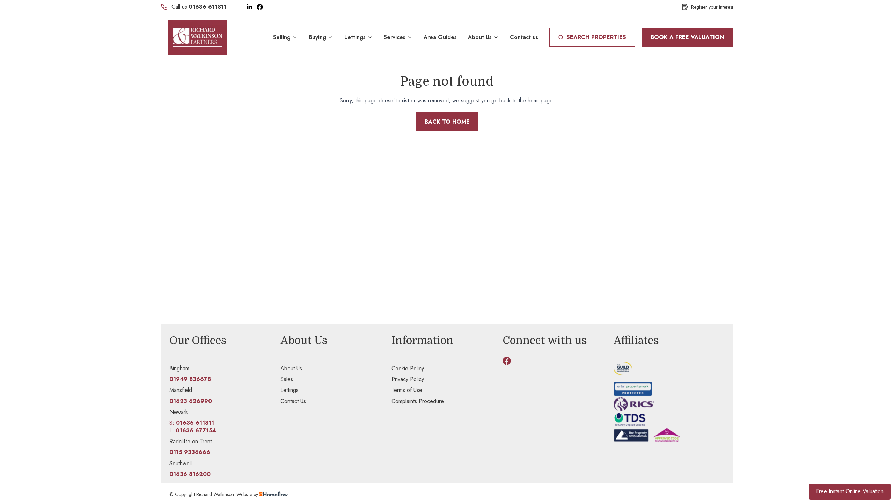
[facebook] (507, 361)
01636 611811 (208, 7)
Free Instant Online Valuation (850, 491)
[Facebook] (260, 7)
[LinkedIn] (249, 7)
